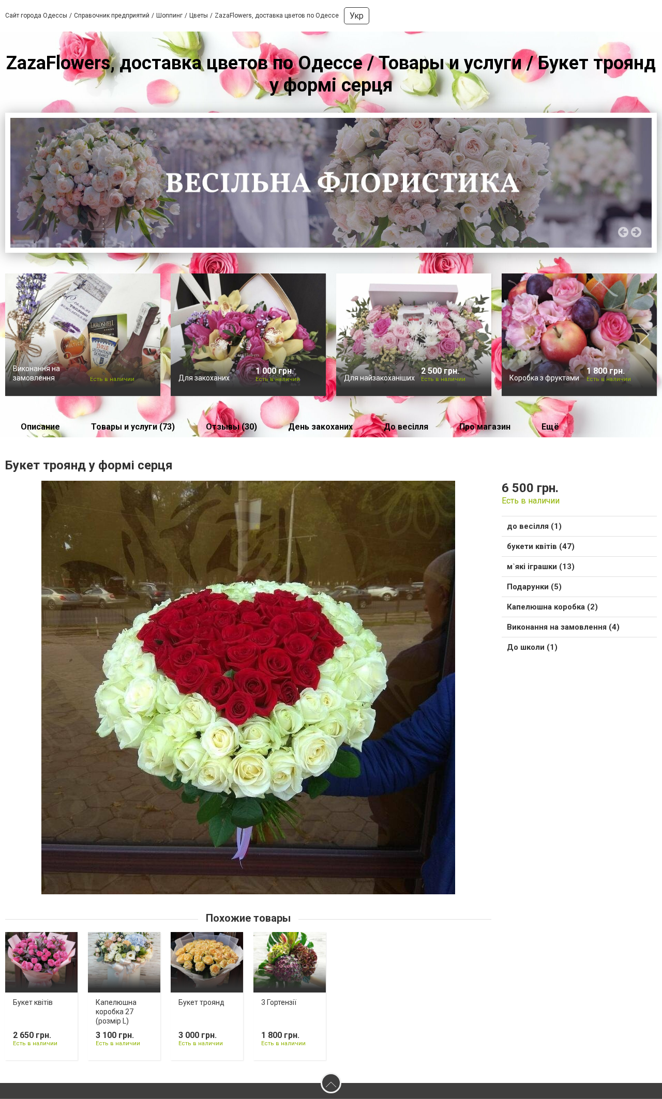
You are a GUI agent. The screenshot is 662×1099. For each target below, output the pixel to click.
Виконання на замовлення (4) (563, 627)
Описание (40, 427)
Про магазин (484, 427)
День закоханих (320, 427)
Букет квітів (33, 1002)
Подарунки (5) (534, 586)
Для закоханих (204, 378)
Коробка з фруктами (544, 378)
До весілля (406, 427)
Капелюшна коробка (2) (552, 607)
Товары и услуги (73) (133, 427)
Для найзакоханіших (379, 378)
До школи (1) (532, 647)
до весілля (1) (534, 526)
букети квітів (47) (541, 546)
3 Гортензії (278, 1002)
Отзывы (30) (231, 427)
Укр (357, 16)
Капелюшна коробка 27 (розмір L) (116, 1011)
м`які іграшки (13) (541, 566)
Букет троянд (201, 1002)
